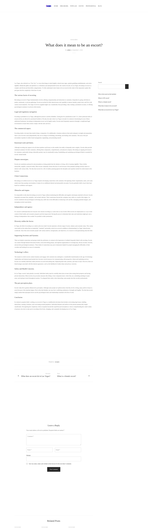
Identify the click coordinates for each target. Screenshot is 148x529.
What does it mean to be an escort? (107, 106)
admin (69, 50)
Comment (30, 436)
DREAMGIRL (64, 6)
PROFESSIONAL (91, 6)
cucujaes (74, 39)
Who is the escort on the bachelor (107, 94)
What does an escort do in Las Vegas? (108, 110)
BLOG (100, 6)
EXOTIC (81, 6)
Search (100, 82)
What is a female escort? (104, 102)
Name (29, 450)
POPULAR (73, 6)
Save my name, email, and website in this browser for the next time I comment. (50, 463)
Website (28, 455)
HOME (56, 6)
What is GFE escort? (103, 98)
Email (58, 450)
